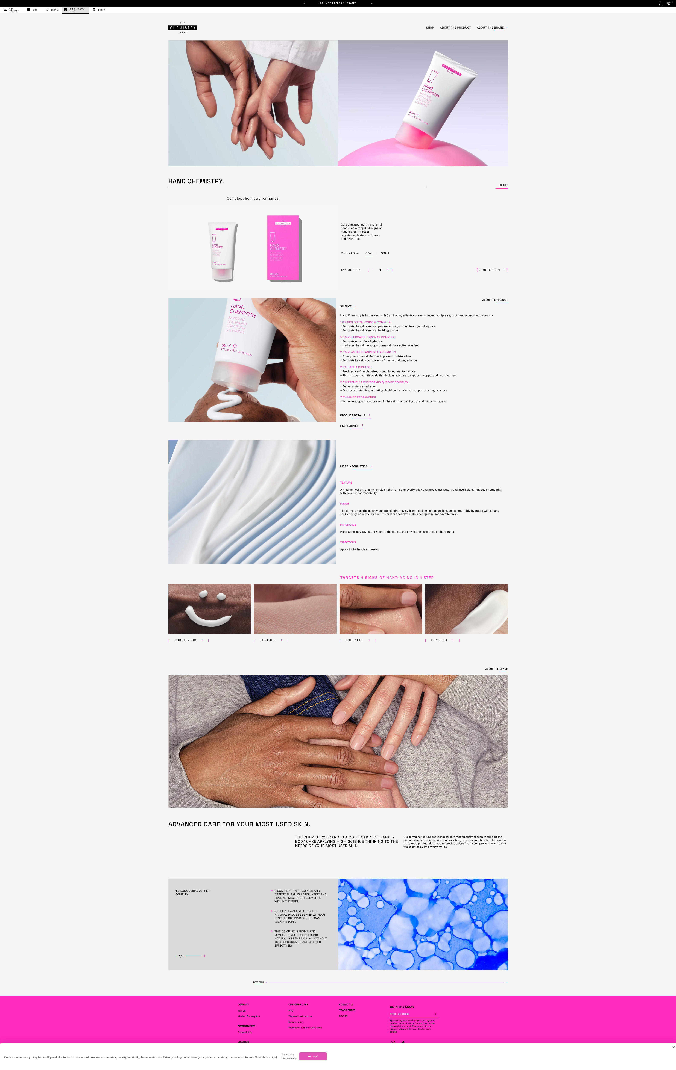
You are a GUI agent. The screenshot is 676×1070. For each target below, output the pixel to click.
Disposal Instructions (300, 1016)
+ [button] (388, 270)
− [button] (372, 270)
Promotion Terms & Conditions (305, 1027)
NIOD (35, 10)
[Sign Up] (435, 1014)
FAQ (290, 1010)
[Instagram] (394, 1043)
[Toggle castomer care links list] (311, 1004)
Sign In (343, 1015)
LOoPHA (54, 10)
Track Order (347, 1010)
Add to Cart (492, 270)
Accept (313, 1056)
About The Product (455, 27)
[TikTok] (404, 1043)
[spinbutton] (380, 270)
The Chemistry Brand (77, 10)
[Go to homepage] (182, 27)
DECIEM (101, 10)
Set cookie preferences (289, 1056)
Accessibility (245, 1032)
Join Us (241, 1010)
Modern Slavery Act (249, 1016)
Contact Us (346, 1004)
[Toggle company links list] (252, 1004)
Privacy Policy (397, 1029)
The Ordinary (14, 10)
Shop (430, 27)
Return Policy (295, 1022)
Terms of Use (415, 1029)
